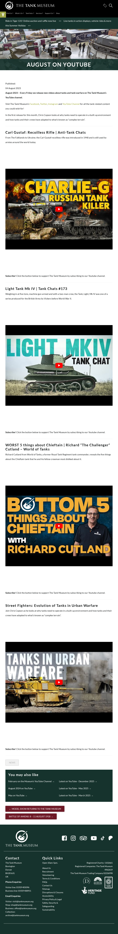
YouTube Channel (71, 104)
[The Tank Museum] (30, 5)
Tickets (105, 5)
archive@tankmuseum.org (17, 915)
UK (6, 876)
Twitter (43, 104)
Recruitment (48, 871)
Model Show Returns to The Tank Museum (36, 808)
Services (39, 13)
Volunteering (48, 875)
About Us (46, 868)
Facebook (34, 104)
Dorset (8, 869)
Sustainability (48, 909)
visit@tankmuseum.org (23, 901)
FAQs (44, 882)
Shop (58, 13)
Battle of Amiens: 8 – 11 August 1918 (29, 816)
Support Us (49, 13)
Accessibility (48, 896)
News (12, 762)
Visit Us (9, 13)
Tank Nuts (29, 13)
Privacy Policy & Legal (52, 899)
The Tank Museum (13, 862)
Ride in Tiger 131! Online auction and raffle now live (30, 21)
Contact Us (47, 885)
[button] (3, 15)
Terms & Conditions (51, 878)
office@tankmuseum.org (25, 908)
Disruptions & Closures (52, 892)
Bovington (10, 866)
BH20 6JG (10, 873)
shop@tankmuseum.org (21, 905)
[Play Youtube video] (59, 209)
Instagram (53, 104)
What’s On (19, 13)
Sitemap (46, 889)
